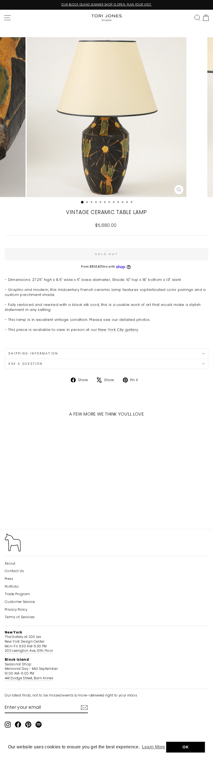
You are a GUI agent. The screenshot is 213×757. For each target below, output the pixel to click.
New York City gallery (118, 329)
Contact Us (14, 571)
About (10, 563)
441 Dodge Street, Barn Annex (29, 678)
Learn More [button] (153, 747)
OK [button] (185, 747)
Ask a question (25, 364)
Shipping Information (33, 353)
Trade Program (17, 594)
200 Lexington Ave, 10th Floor (29, 650)
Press (9, 579)
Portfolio (12, 586)
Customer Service (20, 602)
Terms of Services (20, 617)
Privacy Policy (16, 609)
